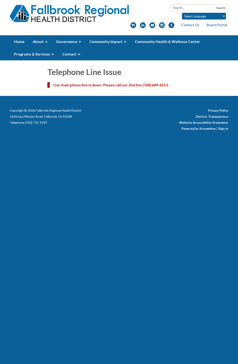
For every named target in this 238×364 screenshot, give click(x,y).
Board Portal (216, 25)
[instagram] (162, 26)
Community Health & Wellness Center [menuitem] (167, 41)
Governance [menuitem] (66, 41)
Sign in (223, 128)
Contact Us (190, 25)
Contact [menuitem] (69, 54)
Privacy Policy (218, 110)
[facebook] (171, 26)
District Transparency (212, 116)
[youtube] (152, 26)
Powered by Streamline (199, 128)
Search (220, 8)
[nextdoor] (133, 26)
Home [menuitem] (19, 41)
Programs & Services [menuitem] (32, 54)
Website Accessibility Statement (203, 122)
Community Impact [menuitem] (105, 41)
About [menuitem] (38, 41)
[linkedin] (143, 26)
